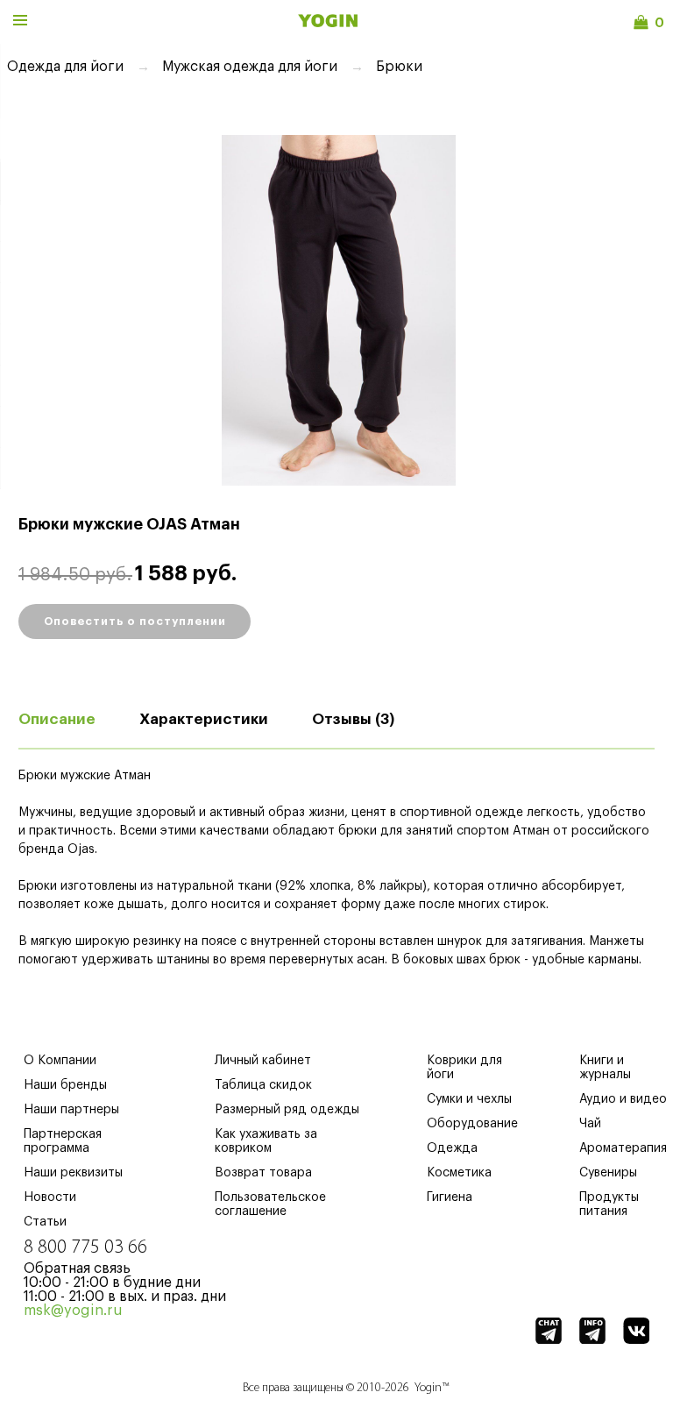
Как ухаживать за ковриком (266, 1141)
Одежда (452, 1148)
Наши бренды (65, 1085)
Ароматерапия (623, 1148)
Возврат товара (263, 1173)
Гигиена (449, 1197)
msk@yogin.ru (73, 1311)
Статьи (45, 1222)
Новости (50, 1197)
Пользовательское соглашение (270, 1204)
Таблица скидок (263, 1085)
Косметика (459, 1173)
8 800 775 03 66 (85, 1248)
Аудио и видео (623, 1099)
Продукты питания (609, 1204)
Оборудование (472, 1124)
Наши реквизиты (73, 1173)
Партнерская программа (63, 1141)
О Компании (60, 1061)
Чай (590, 1124)
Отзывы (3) (353, 719)
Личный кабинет (263, 1061)
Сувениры (608, 1173)
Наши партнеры (71, 1110)
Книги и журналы (605, 1068)
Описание (57, 719)
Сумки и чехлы (469, 1099)
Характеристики (203, 719)
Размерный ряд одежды (287, 1110)
